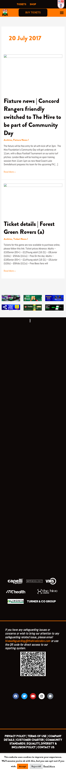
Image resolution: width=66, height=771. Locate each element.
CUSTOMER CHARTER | (30, 740)
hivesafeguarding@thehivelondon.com (27, 641)
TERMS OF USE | (38, 736)
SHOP (33, 4)
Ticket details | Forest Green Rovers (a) (29, 227)
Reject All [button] (36, 766)
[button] (62, 13)
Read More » (10, 171)
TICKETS (21, 4)
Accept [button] (22, 766)
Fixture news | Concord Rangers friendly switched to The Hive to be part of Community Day (32, 116)
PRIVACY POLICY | (16, 736)
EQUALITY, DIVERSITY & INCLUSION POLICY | (34, 745)
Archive (8, 140)
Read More (49, 766)
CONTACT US (45, 747)
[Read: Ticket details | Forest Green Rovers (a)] (33, 199)
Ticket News (19, 239)
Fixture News (20, 140)
